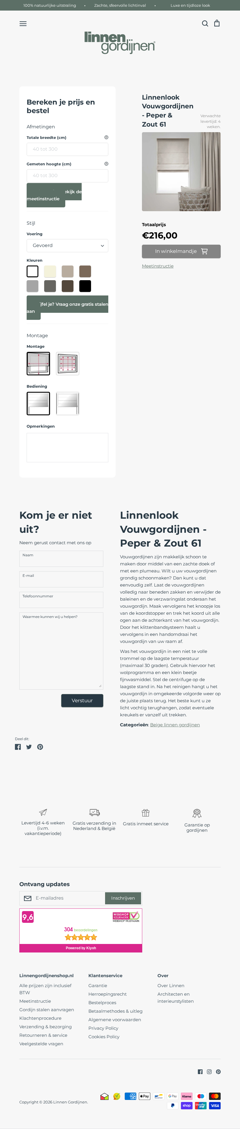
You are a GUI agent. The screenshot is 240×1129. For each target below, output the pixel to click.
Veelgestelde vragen (41, 1043)
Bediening (37, 386)
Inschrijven (123, 898)
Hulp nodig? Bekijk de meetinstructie (54, 195)
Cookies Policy (103, 1036)
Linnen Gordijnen (70, 1102)
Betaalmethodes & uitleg (115, 1011)
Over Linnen (170, 985)
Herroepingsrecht (107, 994)
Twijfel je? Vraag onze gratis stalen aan (67, 307)
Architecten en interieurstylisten (175, 997)
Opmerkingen (41, 426)
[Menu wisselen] (23, 23)
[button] (15, 823)
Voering (34, 234)
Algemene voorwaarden (114, 1019)
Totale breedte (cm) (46, 137)
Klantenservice (105, 975)
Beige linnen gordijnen (175, 725)
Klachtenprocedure (40, 1018)
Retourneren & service (43, 1035)
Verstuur (82, 700)
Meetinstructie (158, 266)
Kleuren (34, 260)
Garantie (97, 985)
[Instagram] (207, 1071)
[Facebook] (198, 1071)
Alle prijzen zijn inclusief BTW (45, 989)
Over (162, 975)
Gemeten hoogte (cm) (49, 164)
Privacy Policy (103, 1028)
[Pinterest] (216, 1071)
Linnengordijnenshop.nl (46, 975)
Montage (35, 346)
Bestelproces (102, 1002)
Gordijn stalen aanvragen (46, 1009)
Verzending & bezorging (45, 1026)
